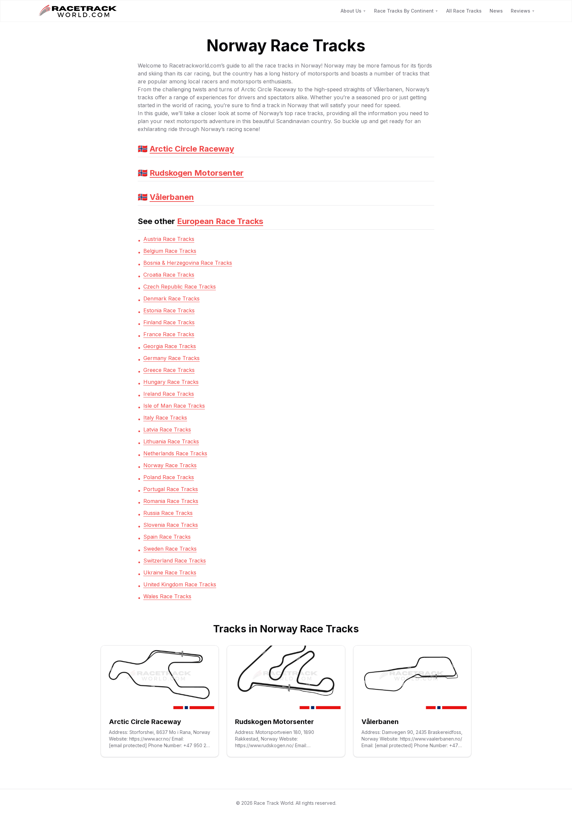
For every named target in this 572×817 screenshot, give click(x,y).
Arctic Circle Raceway (192, 149)
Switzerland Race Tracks (174, 560)
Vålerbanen (172, 197)
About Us (353, 11)
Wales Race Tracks (167, 596)
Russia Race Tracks (168, 513)
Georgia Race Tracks (169, 346)
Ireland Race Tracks (168, 393)
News (496, 11)
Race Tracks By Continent (406, 11)
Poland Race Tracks (168, 477)
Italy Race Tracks (165, 417)
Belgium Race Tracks (169, 251)
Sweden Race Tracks (170, 548)
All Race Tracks (464, 11)
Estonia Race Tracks (169, 310)
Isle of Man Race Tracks (174, 405)
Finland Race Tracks (169, 322)
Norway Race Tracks (170, 465)
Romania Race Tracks (170, 501)
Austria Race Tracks (168, 239)
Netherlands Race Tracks (175, 453)
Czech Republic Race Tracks (179, 286)
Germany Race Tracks (171, 358)
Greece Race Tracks (169, 370)
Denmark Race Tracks (171, 298)
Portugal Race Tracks (170, 489)
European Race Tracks (220, 221)
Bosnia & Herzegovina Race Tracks (187, 262)
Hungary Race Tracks (171, 382)
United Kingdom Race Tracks (179, 584)
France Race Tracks (168, 334)
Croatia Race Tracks (168, 274)
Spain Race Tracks (167, 536)
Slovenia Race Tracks (170, 525)
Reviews (523, 11)
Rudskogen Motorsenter (197, 173)
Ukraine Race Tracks (169, 572)
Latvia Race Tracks (167, 429)
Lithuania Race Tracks (171, 441)
